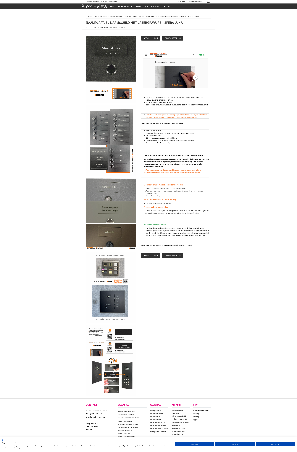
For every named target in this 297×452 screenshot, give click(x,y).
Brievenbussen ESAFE (179, 416)
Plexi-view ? (155, 6)
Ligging (195, 420)
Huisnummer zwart (178, 428)
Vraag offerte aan (173, 38)
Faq (146, 6)
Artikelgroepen (124, 6)
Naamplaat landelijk (125, 421)
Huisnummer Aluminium (158, 426)
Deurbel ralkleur (155, 420)
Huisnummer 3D (177, 425)
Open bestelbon (151, 38)
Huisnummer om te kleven (159, 429)
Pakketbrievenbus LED (179, 419)
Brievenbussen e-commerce (177, 412)
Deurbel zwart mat (178, 431)
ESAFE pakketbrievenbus (180, 422)
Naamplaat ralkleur (124, 433)
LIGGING (138, 6)
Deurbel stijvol (155, 417)
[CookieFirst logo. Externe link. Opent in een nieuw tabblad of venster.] (2, 440)
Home (112, 6)
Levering (196, 417)
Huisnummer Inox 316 (157, 423)
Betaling (196, 414)
